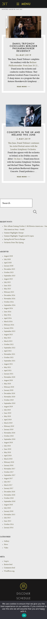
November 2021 (9, 354)
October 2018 (9, 436)
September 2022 (9, 348)
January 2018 (8, 465)
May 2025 (7, 289)
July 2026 (7, 259)
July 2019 (7, 410)
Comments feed (9, 568)
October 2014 (9, 524)
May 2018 (7, 452)
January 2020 (8, 390)
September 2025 (9, 276)
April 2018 (8, 456)
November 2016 (9, 495)
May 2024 (7, 315)
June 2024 (7, 312)
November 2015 (9, 515)
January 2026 (8, 266)
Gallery (6, 541)
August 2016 (8, 505)
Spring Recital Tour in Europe (14, 239)
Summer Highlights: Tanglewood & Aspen (19, 236)
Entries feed (8, 564)
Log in (6, 561)
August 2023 (8, 335)
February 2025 (9, 292)
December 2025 (9, 269)
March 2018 (8, 459)
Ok (24, 615)
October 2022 (9, 344)
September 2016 (9, 501)
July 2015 (7, 518)
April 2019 (8, 420)
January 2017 (8, 488)
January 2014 (8, 528)
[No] (44, 610)
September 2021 (9, 361)
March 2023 (8, 341)
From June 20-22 (30, 66)
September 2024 (9, 305)
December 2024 (9, 295)
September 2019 (9, 403)
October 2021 (9, 357)
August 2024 (8, 308)
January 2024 (8, 328)
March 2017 (8, 485)
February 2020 (9, 387)
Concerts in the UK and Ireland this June (23, 133)
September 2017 (9, 475)
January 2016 (8, 511)
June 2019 (7, 413)
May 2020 (7, 384)
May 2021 (7, 367)
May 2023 (7, 338)
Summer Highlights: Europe (14, 233)
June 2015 (7, 521)
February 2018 (9, 462)
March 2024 (8, 322)
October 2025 (9, 272)
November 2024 (9, 299)
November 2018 (9, 433)
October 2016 (9, 498)
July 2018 (7, 446)
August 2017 (8, 479)
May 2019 (7, 416)
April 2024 (8, 318)
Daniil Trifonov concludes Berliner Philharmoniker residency (23, 47)
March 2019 (8, 423)
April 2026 (8, 263)
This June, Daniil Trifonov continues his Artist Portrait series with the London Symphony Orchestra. (23, 146)
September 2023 (9, 331)
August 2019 (8, 407)
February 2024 (9, 325)
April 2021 (8, 371)
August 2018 (8, 443)
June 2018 (7, 449)
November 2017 (9, 469)
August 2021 (8, 364)
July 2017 (7, 482)
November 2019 (9, 397)
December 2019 (9, 393)
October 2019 (9, 400)
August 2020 (8, 380)
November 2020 (9, 377)
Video (6, 548)
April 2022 (8, 351)
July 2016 (7, 508)
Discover (23, 593)
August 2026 (8, 256)
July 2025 (7, 282)
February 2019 (9, 426)
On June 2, (18, 159)
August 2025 (8, 279)
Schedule (23, 598)
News (6, 544)
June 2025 (7, 286)
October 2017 (9, 472)
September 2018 (9, 439)
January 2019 (8, 430)
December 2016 (9, 492)
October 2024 (9, 302)
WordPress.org (9, 571)
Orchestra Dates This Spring (14, 243)
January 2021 (8, 374)
